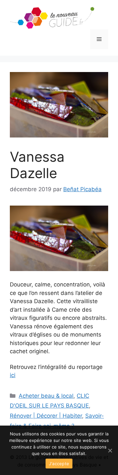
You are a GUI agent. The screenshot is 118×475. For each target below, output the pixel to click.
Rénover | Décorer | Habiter (46, 415)
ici (12, 375)
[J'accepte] (110, 450)
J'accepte (59, 463)
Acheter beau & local (46, 396)
